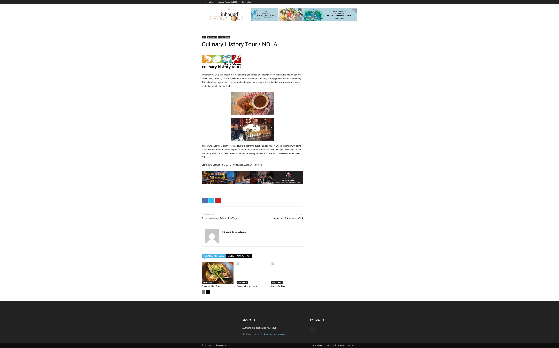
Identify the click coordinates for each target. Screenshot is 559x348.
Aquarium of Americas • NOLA (288, 218)
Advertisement (339, 345)
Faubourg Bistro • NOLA (247, 286)
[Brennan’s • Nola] (287, 273)
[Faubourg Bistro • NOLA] (252, 273)
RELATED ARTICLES (214, 255)
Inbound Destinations (234, 231)
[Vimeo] (355, 2)
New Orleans (212, 37)
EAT (227, 37)
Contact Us (352, 345)
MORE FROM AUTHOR (239, 255)
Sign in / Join (246, 2)
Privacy (328, 345)
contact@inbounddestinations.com (270, 334)
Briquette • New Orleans (212, 286)
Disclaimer (317, 345)
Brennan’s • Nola (278, 286)
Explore (221, 37)
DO (204, 37)
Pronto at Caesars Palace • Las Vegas (220, 218)
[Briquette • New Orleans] (217, 273)
